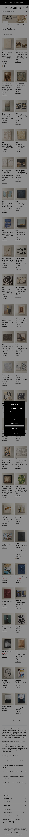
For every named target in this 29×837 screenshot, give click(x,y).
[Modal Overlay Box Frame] (14, 418)
